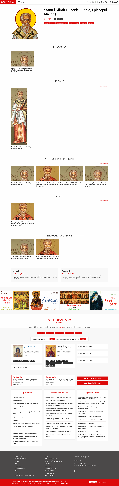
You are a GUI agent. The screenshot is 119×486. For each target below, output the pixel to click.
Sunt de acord (93, 482)
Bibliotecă (18, 466)
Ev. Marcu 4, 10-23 (49, 384)
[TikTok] (108, 2)
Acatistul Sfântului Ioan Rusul (86, 423)
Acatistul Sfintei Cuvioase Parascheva (23, 426)
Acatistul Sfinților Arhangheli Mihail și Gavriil (25, 430)
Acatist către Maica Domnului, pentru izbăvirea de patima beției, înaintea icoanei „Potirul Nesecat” (91, 402)
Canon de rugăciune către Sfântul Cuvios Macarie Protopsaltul (59, 414)
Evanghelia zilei (51, 377)
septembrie (66, 327)
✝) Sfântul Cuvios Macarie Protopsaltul (30, 347)
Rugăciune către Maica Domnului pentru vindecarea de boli (89, 407)
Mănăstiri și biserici (51, 468)
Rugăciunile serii (17, 400)
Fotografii (32, 360)
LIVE (90, 2)
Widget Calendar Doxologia (92, 378)
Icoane (52, 23)
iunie (53, 327)
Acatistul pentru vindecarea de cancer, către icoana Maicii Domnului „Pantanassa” (92, 397)
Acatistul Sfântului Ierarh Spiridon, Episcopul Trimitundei (90, 412)
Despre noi (77, 461)
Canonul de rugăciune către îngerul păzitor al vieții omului (26, 412)
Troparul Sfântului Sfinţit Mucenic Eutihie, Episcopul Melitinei (70, 183)
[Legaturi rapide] (117, 2)
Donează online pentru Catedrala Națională (87, 465)
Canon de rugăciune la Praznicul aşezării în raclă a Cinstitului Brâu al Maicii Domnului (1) (59, 404)
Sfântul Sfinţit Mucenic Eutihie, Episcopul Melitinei (21, 147)
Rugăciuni (59, 47)
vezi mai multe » (104, 86)
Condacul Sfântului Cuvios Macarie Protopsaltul (58, 431)
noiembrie (80, 327)
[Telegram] (115, 2)
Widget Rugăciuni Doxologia (92, 383)
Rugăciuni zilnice (26, 392)
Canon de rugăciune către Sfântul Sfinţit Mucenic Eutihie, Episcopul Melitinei (22, 70)
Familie (17, 461)
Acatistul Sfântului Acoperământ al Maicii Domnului (26, 423)
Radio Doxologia (49, 475)
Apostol (90, 23)
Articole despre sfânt (62, 23)
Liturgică (17, 463)
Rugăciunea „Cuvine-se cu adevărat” (55, 400)
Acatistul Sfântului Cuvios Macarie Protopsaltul (58, 397)
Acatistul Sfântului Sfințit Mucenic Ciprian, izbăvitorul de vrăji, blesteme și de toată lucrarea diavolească (91, 436)
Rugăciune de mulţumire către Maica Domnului (25, 433)
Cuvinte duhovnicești (21, 459)
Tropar (76, 23)
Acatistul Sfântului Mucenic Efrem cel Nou (89, 416)
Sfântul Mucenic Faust (85, 360)
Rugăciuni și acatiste (92, 392)
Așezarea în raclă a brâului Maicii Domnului (64, 347)
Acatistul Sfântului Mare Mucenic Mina (88, 431)
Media (16, 471)
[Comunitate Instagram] (113, 2)
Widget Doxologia (50, 473)
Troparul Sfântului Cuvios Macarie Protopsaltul (58, 423)
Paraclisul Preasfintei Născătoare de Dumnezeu (25, 403)
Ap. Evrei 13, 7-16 (18, 274)
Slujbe (78, 333)
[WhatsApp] (110, 2)
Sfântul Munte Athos (67, 363)
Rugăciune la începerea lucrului (21, 417)
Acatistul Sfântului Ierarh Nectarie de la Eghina (91, 420)
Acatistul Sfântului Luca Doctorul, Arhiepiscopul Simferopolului (91, 427)
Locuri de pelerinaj (58, 363)
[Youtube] (104, 2)
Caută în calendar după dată (62, 339)
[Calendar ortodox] (93, 2)
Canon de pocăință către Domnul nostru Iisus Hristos (25, 407)
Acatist (14, 360)
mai (50, 327)
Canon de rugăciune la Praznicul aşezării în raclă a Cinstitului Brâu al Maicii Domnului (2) (59, 409)
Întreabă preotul (20, 468)
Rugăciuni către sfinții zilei (59, 392)
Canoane (50, 333)
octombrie (74, 327)
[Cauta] (99, 2)
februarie (37, 327)
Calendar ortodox (59, 321)
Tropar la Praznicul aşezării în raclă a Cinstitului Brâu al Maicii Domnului (58, 419)
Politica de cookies (80, 463)
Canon (46, 23)
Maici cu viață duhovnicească (53, 461)
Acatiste (40, 333)
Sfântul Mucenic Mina (85, 353)
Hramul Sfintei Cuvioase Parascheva (25, 475)
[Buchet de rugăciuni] (97, 2)
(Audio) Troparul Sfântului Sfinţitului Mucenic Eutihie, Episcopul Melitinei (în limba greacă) (47, 184)
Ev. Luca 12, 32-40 (68, 274)
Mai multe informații (63, 483)
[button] (21, 2)
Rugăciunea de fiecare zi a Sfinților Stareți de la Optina (25, 442)
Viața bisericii (19, 456)
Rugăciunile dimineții (18, 397)
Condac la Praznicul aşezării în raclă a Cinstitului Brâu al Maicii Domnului (59, 427)
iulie (57, 327)
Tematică (47, 463)
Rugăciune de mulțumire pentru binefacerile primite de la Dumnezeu (25, 437)
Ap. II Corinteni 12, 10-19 (18, 384)
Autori (47, 456)
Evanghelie (83, 23)
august (61, 327)
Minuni (61, 360)
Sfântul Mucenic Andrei (20, 367)
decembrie (87, 327)
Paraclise (59, 333)
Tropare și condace (59, 235)
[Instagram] (106, 2)
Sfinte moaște (49, 363)
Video (71, 23)
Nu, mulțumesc (102, 482)
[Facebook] (101, 2)
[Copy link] (61, 19)
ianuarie (31, 327)
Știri (16, 473)
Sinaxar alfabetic (50, 466)
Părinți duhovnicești (51, 459)
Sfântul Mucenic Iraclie (85, 346)
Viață (23, 360)
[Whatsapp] (58, 19)
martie (42, 327)
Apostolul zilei (17, 377)
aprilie (46, 327)
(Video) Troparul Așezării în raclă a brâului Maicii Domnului (59, 435)
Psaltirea (15, 420)
